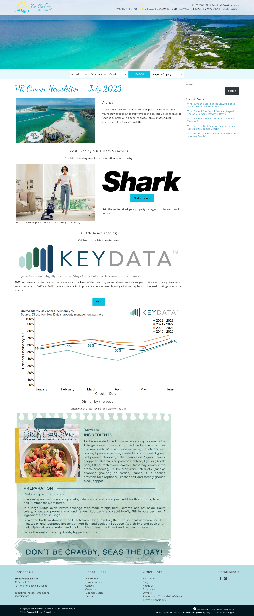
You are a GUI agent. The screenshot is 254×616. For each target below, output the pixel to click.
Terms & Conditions (154, 599)
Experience (149, 589)
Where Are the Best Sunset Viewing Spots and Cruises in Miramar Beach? (211, 105)
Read (98, 301)
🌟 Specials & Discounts (155, 8)
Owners (147, 592)
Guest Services (180, 8)
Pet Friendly (92, 578)
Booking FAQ (150, 578)
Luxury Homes (93, 582)
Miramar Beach (94, 592)
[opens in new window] (220, 578)
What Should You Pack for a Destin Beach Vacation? (210, 120)
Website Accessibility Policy (31, 612)
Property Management (206, 8)
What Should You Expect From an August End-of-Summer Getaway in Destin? (210, 112)
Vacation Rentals (126, 8)
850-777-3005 (22, 596)
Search (139, 74)
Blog (226, 8)
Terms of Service (222, 612)
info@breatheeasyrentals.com (32, 592)
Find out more (142, 198)
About (235, 8)
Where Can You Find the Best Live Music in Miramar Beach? (211, 135)
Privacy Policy (49, 612)
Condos (89, 585)
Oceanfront (91, 589)
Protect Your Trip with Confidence (162, 596)
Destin (89, 596)
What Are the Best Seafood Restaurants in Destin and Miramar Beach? (211, 127)
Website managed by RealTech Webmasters (215, 609)
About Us (148, 585)
